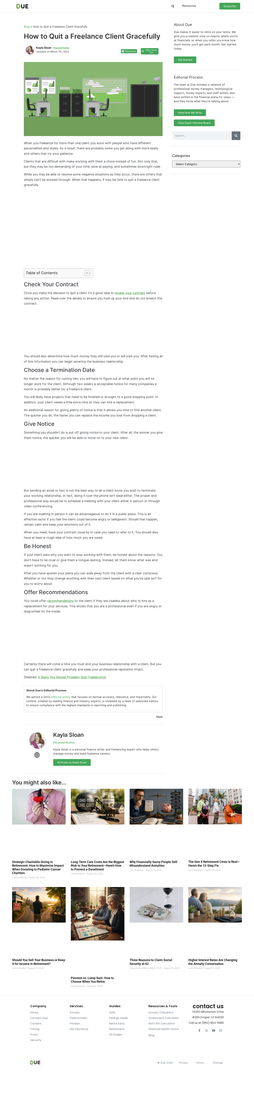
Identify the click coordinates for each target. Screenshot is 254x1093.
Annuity (75, 1012)
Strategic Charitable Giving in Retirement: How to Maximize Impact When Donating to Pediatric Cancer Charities (38, 867)
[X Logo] (206, 1030)
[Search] (236, 135)
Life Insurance (79, 1029)
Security (35, 1040)
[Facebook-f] (199, 1030)
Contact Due (39, 1018)
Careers (35, 1023)
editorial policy (60, 697)
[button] (172, 6)
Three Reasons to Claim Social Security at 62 (151, 962)
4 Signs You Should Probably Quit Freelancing (71, 677)
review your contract (130, 293)
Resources (189, 5)
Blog (27, 26)
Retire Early (117, 1023)
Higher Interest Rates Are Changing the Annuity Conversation (212, 962)
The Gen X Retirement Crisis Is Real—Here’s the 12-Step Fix (214, 863)
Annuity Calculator (161, 1012)
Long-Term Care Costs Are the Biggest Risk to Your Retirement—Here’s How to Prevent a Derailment (97, 865)
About (34, 1012)
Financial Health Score (163, 1029)
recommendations (60, 601)
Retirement (117, 1029)
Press (34, 1035)
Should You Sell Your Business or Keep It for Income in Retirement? (38, 962)
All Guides (115, 1035)
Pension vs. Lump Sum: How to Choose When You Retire (92, 979)
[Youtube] (213, 1030)
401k (112, 1012)
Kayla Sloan (68, 734)
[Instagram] (221, 1030)
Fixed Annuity (78, 1018)
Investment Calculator (163, 1018)
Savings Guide (118, 1018)
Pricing (34, 1029)
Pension (75, 1023)
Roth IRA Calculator (161, 1023)
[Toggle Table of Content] (86, 273)
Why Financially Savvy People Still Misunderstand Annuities (153, 863)
